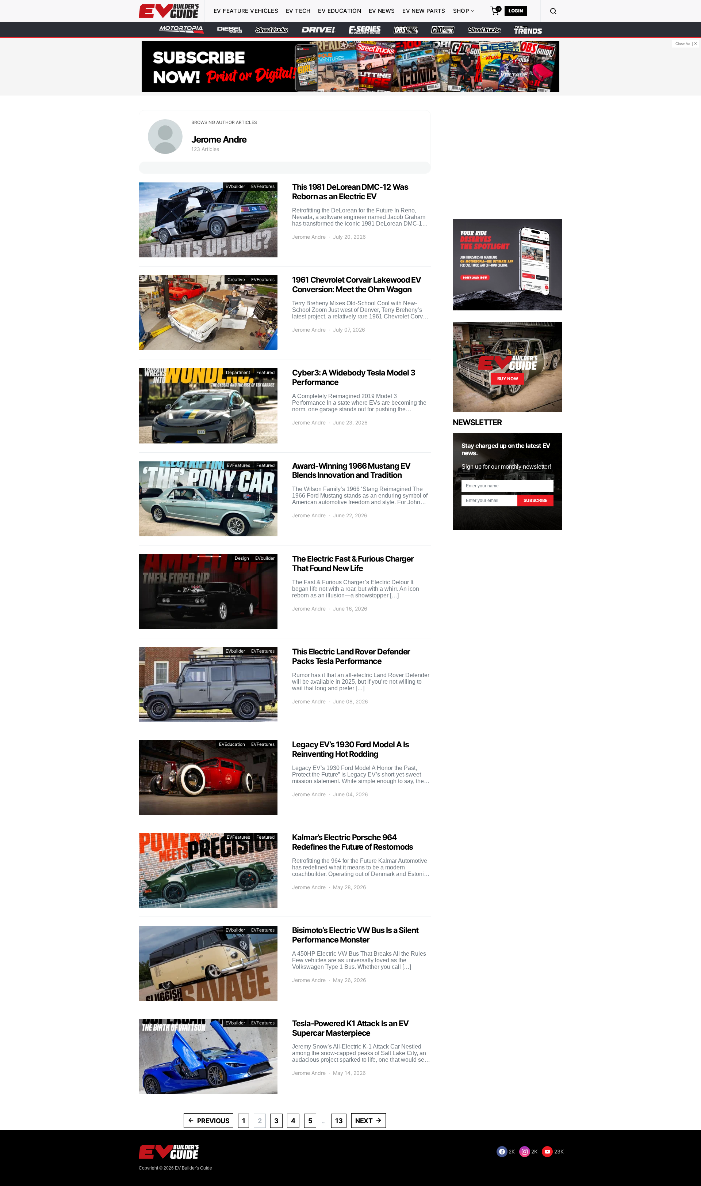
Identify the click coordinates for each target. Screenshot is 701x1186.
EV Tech (298, 10)
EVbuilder (235, 186)
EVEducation (232, 744)
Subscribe (535, 500)
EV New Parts (423, 10)
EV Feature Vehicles (246, 10)
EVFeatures (263, 186)
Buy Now (507, 378)
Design (242, 558)
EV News (382, 10)
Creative (236, 279)
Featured (265, 372)
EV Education (339, 10)
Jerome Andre (309, 237)
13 (338, 1121)
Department (238, 372)
